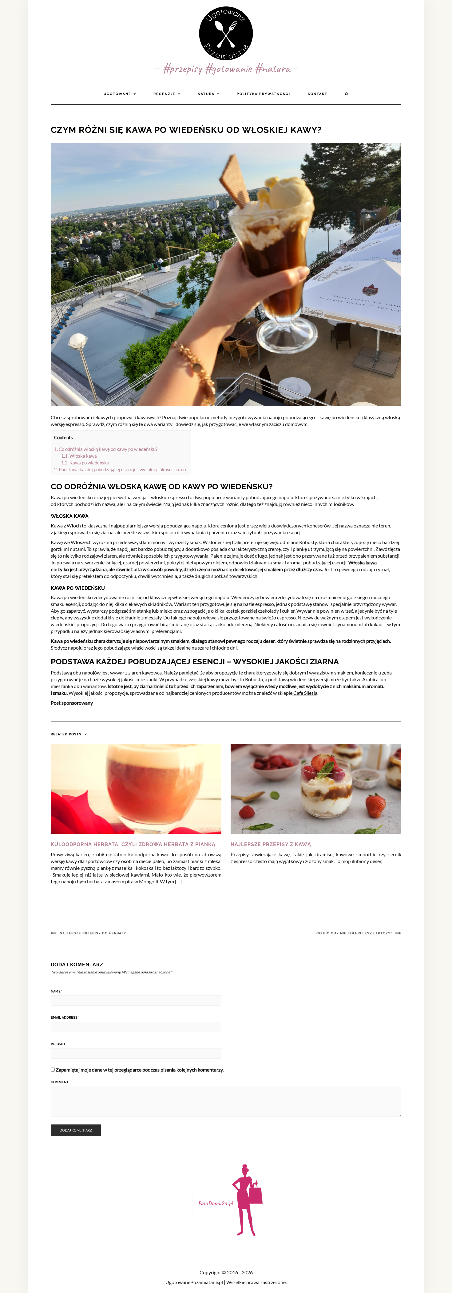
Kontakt (317, 94)
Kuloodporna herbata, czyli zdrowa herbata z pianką (133, 844)
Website (58, 1044)
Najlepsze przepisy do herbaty (93, 933)
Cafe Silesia (304, 693)
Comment (60, 1082)
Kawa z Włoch (66, 525)
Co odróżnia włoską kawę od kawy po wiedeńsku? (106, 449)
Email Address (65, 1018)
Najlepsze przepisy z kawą (271, 844)
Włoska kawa (79, 456)
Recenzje (165, 94)
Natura (207, 94)
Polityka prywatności (263, 94)
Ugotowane (118, 94)
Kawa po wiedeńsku (85, 462)
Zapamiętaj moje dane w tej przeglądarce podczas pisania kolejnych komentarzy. (140, 1069)
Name (56, 991)
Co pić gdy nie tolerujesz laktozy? (354, 933)
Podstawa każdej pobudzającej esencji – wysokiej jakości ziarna (121, 469)
